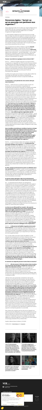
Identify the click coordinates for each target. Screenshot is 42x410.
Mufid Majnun (15, 324)
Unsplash (23, 324)
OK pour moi (20, 404)
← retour (7, 11)
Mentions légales (16, 406)
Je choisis (12, 404)
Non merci (5, 404)
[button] (2, 408)
